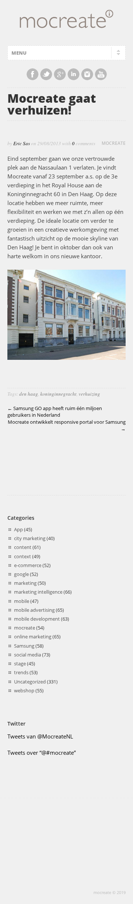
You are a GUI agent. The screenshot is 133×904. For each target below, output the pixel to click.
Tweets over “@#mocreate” (41, 752)
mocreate (114, 143)
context (22, 556)
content (22, 547)
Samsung (24, 645)
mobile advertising (34, 610)
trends (21, 672)
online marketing (32, 636)
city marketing (29, 538)
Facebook (32, 74)
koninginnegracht (58, 393)
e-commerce (27, 565)
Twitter (46, 74)
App (18, 529)
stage (20, 663)
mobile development (37, 618)
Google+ (60, 74)
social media (27, 654)
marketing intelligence (38, 592)
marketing (25, 583)
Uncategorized (30, 681)
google (21, 574)
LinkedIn (73, 74)
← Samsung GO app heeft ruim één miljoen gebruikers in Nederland (54, 412)
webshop (24, 690)
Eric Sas (21, 143)
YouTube (101, 74)
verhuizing (89, 393)
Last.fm (87, 74)
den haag (28, 393)
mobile (21, 601)
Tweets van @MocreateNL (40, 736)
